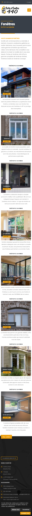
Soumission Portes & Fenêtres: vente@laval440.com (16, 494)
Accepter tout (25, 513)
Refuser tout (15, 509)
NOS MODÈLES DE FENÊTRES (7, 21)
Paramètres (26, 509)
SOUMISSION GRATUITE (8, 458)
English (29, 2)
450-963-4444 (8, 2)
